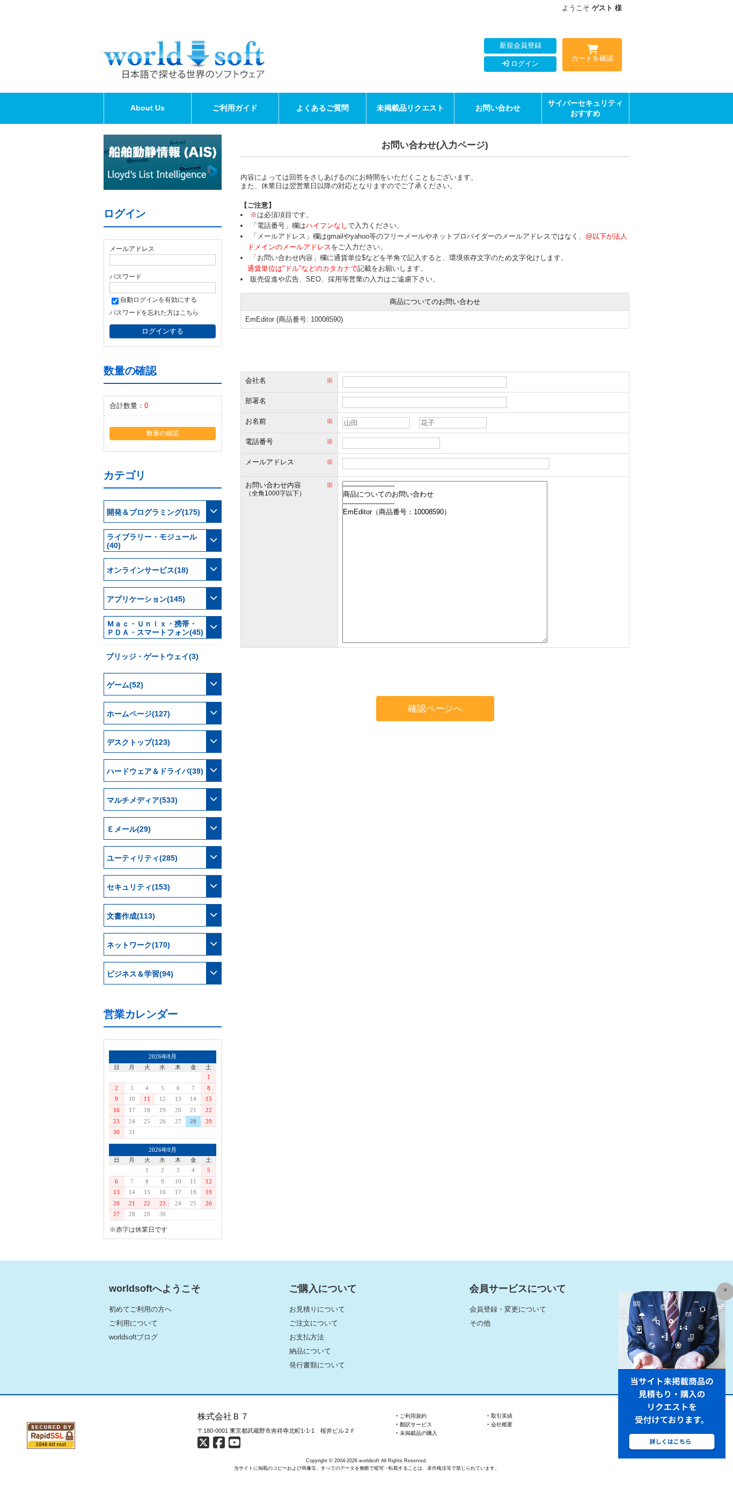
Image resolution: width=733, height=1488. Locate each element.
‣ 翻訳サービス (414, 1424)
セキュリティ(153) (138, 887)
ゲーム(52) (125, 684)
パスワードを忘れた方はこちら (154, 312)
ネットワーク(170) (138, 945)
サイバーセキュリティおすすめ (585, 108)
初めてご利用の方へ (140, 1309)
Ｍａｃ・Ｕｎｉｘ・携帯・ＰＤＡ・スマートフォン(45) (155, 627)
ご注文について (313, 1323)
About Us (147, 107)
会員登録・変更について (508, 1309)
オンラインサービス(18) (147, 570)
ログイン (524, 64)
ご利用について (133, 1323)
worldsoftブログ (133, 1337)
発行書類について (317, 1365)
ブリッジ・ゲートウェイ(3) (152, 656)
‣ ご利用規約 (411, 1416)
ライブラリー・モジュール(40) (152, 541)
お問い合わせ (498, 107)
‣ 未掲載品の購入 (416, 1433)
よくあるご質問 (322, 107)
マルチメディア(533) (142, 800)
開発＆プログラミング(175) (153, 512)
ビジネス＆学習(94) (140, 973)
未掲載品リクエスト (410, 107)
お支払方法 (306, 1337)
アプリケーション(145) (146, 599)
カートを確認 (592, 58)
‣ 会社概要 (499, 1424)
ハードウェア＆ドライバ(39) (155, 771)
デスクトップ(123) (138, 742)
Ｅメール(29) (129, 829)
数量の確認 (162, 433)
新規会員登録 (520, 45)
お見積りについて (317, 1309)
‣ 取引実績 (499, 1416)
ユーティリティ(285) (142, 858)
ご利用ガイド (235, 107)
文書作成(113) (131, 916)
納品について (310, 1351)
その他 (480, 1323)
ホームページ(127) (138, 713)
